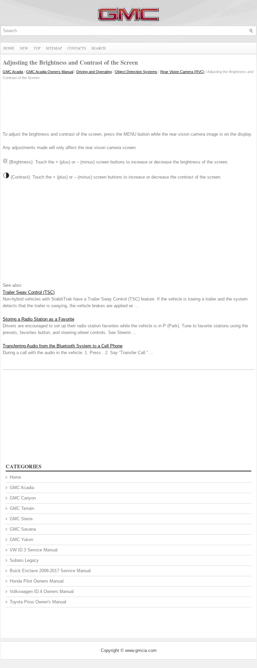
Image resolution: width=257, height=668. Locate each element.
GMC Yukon (21, 539)
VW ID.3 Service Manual (34, 549)
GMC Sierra (21, 518)
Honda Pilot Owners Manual (37, 581)
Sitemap (54, 48)
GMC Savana (23, 529)
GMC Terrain (22, 508)
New (24, 48)
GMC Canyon (23, 497)
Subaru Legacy (24, 560)
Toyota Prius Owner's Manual (38, 601)
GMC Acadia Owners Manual (49, 72)
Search (98, 48)
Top (36, 48)
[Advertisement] (128, 104)
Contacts (76, 48)
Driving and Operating (94, 72)
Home (8, 48)
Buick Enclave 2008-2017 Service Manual (50, 570)
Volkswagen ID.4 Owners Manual (42, 591)
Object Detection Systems (136, 72)
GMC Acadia (13, 72)
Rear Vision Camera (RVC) (182, 72)
